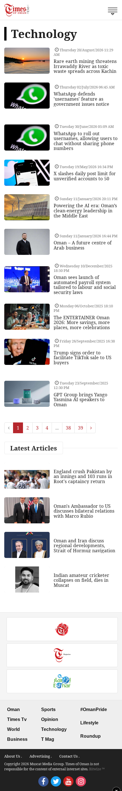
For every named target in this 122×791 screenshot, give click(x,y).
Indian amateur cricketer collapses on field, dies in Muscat (81, 580)
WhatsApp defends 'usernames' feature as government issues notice (81, 99)
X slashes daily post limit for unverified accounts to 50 (85, 176)
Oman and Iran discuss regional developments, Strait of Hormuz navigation (84, 546)
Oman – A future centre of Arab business (83, 245)
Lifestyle (89, 722)
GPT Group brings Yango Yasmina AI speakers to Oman (80, 400)
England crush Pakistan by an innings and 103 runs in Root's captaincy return (83, 476)
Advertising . (41, 756)
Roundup (90, 736)
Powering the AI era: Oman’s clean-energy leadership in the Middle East (85, 210)
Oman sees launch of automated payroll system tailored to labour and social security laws (85, 284)
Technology (54, 729)
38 (68, 428)
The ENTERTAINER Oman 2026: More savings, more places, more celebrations (82, 322)
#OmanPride (93, 709)
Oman (13, 709)
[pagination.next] (91, 427)
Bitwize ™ (97, 769)
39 (80, 428)
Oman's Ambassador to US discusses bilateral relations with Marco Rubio (84, 511)
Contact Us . (69, 756)
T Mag (47, 739)
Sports (48, 709)
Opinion (49, 719)
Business (17, 739)
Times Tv (17, 719)
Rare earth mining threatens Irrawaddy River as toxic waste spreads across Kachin (85, 66)
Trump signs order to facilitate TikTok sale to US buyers (83, 358)
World (13, 729)
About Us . (13, 756)
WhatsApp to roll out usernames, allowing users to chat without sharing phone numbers (85, 141)
